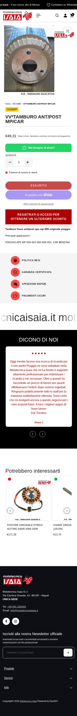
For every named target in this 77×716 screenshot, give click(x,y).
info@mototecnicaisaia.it (24, 610)
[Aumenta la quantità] (27, 162)
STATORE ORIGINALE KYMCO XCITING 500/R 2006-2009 (25, 527)
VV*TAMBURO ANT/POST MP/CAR (33, 119)
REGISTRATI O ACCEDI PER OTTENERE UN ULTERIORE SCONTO (38, 216)
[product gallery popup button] (68, 31)
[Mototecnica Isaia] (18, 15)
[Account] (65, 15)
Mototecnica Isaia (28, 701)
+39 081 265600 (16, 606)
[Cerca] (57, 15)
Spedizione (34, 136)
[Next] (42, 434)
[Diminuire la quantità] (10, 162)
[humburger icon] (38, 15)
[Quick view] (47, 479)
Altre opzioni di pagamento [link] (38, 203)
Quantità (10, 155)
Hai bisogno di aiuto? (41, 147)
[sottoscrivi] (68, 652)
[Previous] (33, 434)
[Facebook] (6, 621)
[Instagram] (15, 621)
